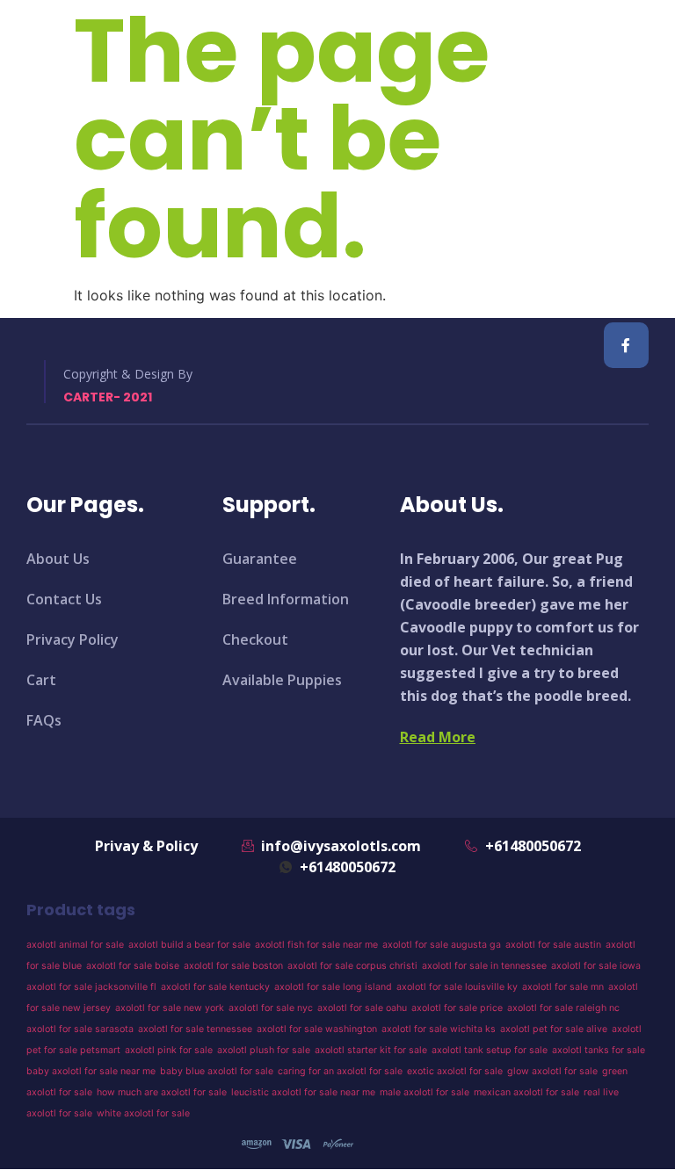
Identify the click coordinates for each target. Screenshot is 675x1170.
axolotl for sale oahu (362, 1008)
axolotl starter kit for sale (371, 1050)
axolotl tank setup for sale (490, 1050)
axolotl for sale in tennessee (484, 965)
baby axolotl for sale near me (91, 1071)
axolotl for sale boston (233, 965)
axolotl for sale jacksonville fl (91, 987)
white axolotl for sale (143, 1113)
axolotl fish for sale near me (316, 944)
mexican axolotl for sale (526, 1092)
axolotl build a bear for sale (189, 944)
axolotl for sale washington (317, 1029)
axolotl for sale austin (553, 944)
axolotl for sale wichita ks (438, 1029)
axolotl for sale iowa (596, 965)
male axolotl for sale (424, 1092)
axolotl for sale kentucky (215, 987)
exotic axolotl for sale (455, 1071)
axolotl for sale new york (169, 1008)
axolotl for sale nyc (271, 1008)
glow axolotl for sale (552, 1071)
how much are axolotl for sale (162, 1092)
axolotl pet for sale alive (553, 1029)
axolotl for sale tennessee (195, 1029)
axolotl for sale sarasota (80, 1029)
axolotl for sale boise (132, 965)
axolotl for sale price (457, 1008)
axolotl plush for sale (263, 1050)
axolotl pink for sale (169, 1050)
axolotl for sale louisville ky (457, 987)
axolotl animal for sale (75, 944)
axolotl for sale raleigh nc (563, 1008)
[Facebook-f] (626, 344)
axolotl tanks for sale (598, 1050)
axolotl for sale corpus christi (352, 965)
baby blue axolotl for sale (216, 1071)
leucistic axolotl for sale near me (303, 1092)
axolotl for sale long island (333, 987)
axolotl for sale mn (563, 987)
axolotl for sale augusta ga (441, 944)
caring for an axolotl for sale (340, 1071)
